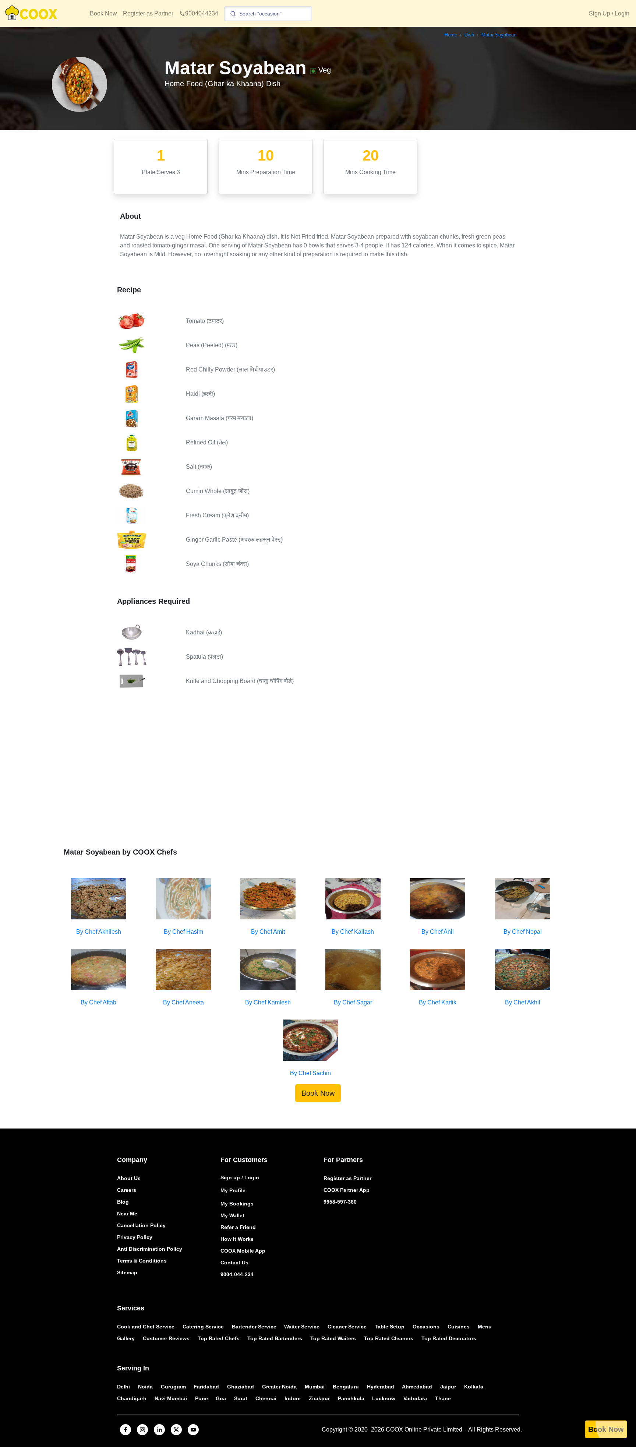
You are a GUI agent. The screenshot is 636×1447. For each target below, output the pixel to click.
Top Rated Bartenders (274, 1338)
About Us (129, 1178)
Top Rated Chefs (219, 1338)
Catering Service (203, 1327)
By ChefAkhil (522, 1002)
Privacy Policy (134, 1237)
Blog (123, 1202)
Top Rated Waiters (333, 1338)
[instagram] (142, 1429)
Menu (485, 1327)
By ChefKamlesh (268, 1002)
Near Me (127, 1214)
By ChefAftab (98, 1002)
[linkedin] (159, 1429)
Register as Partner (148, 13)
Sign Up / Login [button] (609, 13)
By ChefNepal (523, 932)
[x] (176, 1429)
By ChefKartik (437, 1002)
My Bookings (237, 1204)
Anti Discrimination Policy (149, 1249)
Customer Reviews (166, 1338)
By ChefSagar (353, 1002)
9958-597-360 (340, 1202)
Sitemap (127, 1272)
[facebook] (125, 1429)
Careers (126, 1190)
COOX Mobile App (242, 1251)
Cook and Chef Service (145, 1327)
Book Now (103, 13)
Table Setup (389, 1327)
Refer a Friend (238, 1227)
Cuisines (459, 1327)
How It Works (237, 1239)
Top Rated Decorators (448, 1338)
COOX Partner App (347, 1190)
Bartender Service (254, 1327)
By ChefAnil (437, 932)
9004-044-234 (237, 1274)
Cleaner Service (347, 1327)
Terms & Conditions (142, 1261)
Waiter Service (301, 1327)
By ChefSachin (310, 1073)
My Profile (232, 1190)
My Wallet (232, 1215)
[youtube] (193, 1429)
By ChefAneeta (183, 1002)
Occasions (426, 1327)
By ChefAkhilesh (98, 932)
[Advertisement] (318, 774)
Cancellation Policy (141, 1225)
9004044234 (201, 13)
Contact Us (234, 1262)
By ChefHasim (183, 932)
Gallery (126, 1338)
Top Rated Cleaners (388, 1338)
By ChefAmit (268, 932)
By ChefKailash (353, 932)
